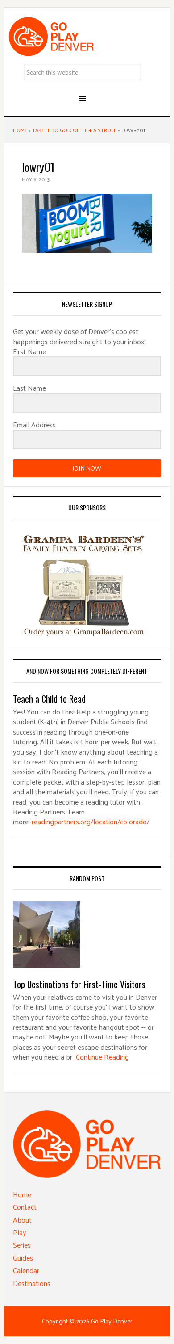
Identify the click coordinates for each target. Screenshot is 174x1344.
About (22, 1219)
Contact (25, 1206)
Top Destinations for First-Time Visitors (79, 984)
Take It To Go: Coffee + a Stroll (74, 130)
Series (22, 1244)
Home (20, 130)
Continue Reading (102, 1056)
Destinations (31, 1283)
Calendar (26, 1270)
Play (19, 1232)
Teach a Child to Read (49, 698)
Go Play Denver (87, 37)
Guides (23, 1257)
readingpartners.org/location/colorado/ (90, 821)
